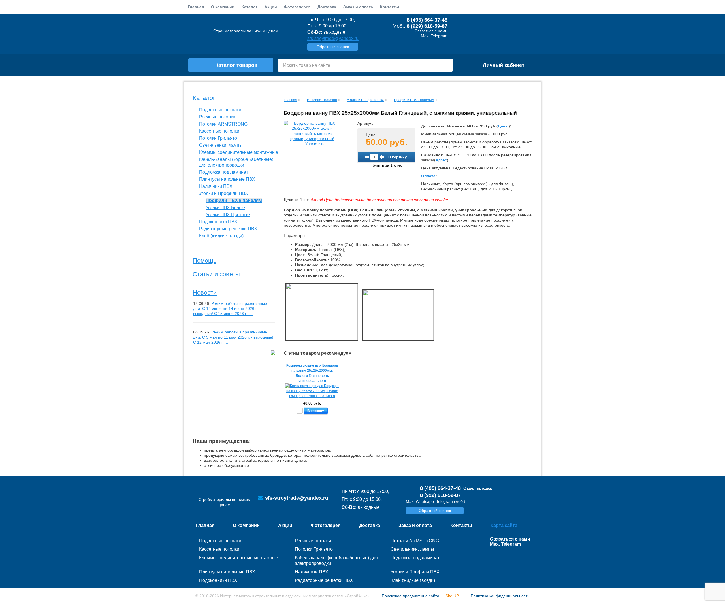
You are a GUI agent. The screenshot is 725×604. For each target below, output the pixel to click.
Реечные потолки (217, 116)
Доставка (326, 7)
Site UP (452, 596)
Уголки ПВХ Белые (225, 207)
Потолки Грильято (218, 138)
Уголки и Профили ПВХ (223, 193)
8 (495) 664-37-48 (427, 20)
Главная (196, 7)
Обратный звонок (333, 46)
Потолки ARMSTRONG (223, 124)
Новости (205, 292)
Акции (271, 7)
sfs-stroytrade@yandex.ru (333, 38)
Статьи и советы (216, 274)
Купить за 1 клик (387, 165)
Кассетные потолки (219, 131)
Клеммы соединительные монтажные (238, 152)
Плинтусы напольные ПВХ (227, 179)
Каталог (204, 97)
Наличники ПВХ (216, 186)
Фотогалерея (297, 7)
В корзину (397, 156)
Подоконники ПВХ (218, 221)
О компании (222, 7)
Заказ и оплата (358, 7)
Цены (503, 126)
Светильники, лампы (221, 145)
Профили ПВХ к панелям (234, 200)
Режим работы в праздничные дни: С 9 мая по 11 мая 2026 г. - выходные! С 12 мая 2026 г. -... (233, 337)
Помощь (204, 260)
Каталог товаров (236, 65)
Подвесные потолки (220, 109)
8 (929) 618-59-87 (427, 26)
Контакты (389, 7)
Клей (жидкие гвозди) (221, 235)
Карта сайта (504, 525)
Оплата (428, 176)
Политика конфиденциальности (500, 596)
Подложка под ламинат (223, 172)
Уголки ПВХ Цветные (228, 214)
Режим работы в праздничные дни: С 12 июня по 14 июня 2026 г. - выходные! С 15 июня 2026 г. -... (230, 308)
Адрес (441, 160)
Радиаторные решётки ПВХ (228, 228)
